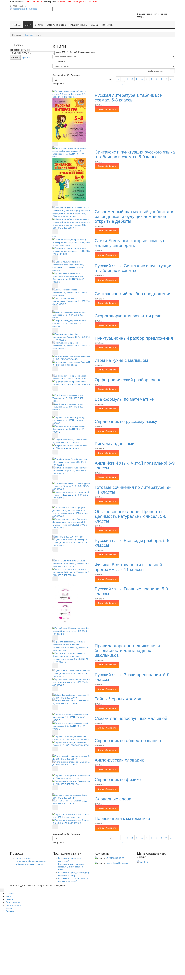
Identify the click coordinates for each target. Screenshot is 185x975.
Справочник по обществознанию (128, 740)
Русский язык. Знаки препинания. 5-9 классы (132, 676)
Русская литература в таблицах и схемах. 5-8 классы (129, 97)
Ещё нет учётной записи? (92, 955)
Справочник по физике (118, 779)
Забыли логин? (108, 965)
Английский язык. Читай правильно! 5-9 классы (135, 465)
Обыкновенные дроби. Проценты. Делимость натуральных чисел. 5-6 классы (130, 516)
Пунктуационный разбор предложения (134, 338)
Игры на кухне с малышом (121, 360)
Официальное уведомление (29, 863)
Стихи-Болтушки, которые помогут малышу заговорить (129, 242)
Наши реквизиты (24, 858)
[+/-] (55, 61)
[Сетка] (166, 71)
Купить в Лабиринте (107, 109)
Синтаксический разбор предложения (133, 293)
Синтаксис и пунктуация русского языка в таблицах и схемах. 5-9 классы (135, 154)
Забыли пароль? (125, 965)
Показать (75, 75)
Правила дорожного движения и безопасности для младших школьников (127, 650)
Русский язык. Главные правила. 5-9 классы (131, 591)
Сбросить (25, 57)
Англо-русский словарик (119, 760)
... (142, 78)
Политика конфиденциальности (31, 860)
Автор (61, 60)
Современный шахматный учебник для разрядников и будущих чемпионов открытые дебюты (134, 216)
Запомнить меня (62, 942)
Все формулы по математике (124, 399)
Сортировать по (86, 51)
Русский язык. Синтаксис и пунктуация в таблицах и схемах (133, 267)
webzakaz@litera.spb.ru (118, 863)
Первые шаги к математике (122, 818)
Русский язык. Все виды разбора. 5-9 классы (132, 542)
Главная (29, 34)
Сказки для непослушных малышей (131, 718)
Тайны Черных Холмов (118, 699)
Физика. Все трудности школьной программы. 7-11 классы (128, 566)
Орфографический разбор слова (128, 379)
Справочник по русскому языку (126, 421)
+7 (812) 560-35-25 (33, 1)
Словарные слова (113, 799)
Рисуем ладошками (115, 443)
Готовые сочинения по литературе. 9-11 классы (133, 489)
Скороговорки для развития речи (128, 316)
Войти (92, 947)
